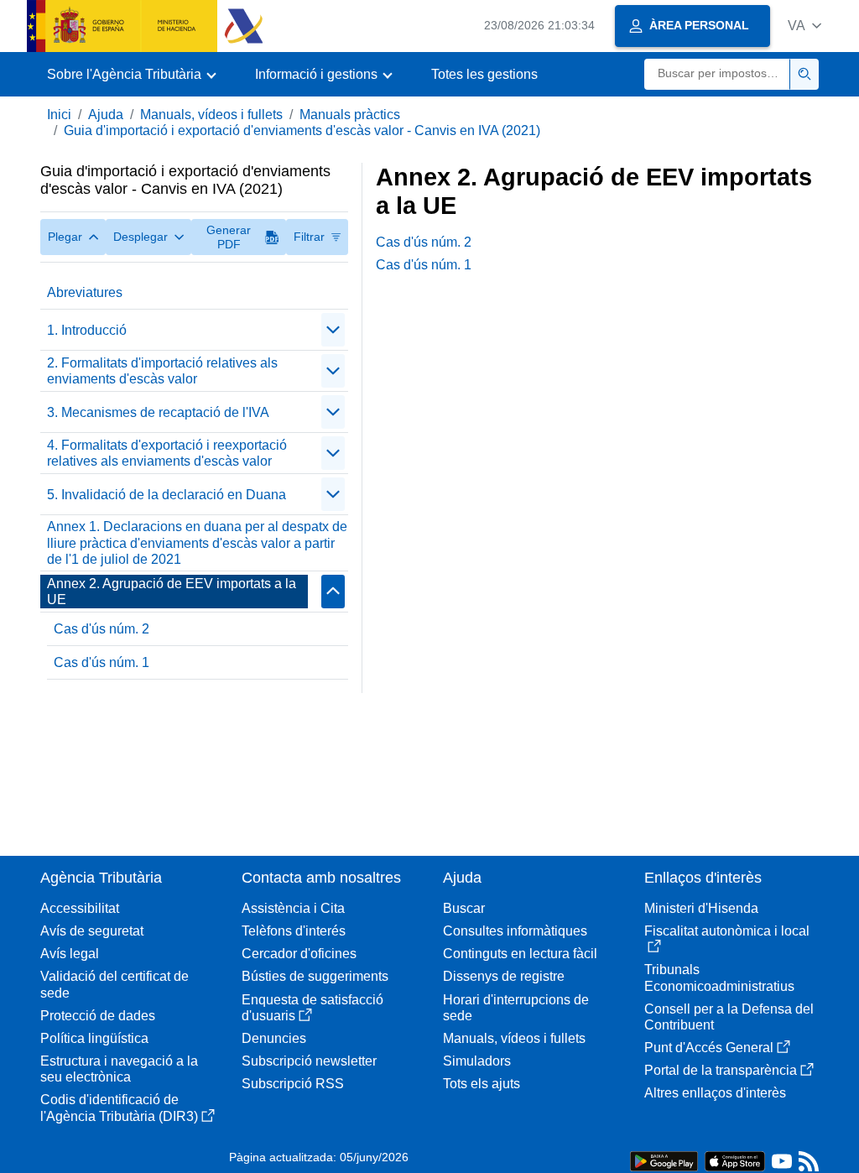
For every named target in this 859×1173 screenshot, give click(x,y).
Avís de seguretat (91, 931)
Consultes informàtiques (515, 931)
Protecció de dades (97, 1016)
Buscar (464, 908)
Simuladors (477, 1061)
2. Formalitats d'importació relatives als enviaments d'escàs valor (162, 371)
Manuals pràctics (349, 114)
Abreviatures (84, 292)
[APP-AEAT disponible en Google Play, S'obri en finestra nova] (664, 1160)
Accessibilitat (79, 908)
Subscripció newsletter (309, 1061)
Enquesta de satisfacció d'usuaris (312, 1008)
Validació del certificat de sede (114, 984)
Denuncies (274, 1038)
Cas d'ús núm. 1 (101, 662)
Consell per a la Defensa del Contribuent (729, 1017)
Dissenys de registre (504, 976)
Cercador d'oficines (299, 953)
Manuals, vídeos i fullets (211, 114)
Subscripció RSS (293, 1084)
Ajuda (105, 114)
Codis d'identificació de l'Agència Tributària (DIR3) (119, 1107)
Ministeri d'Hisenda (701, 908)
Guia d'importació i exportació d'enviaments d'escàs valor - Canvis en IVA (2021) (302, 130)
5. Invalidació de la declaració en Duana (166, 494)
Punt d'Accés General (708, 1047)
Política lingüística (94, 1038)
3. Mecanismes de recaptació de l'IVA (158, 412)
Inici (59, 114)
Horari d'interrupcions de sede (516, 1008)
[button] (804, 25)
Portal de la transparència (720, 1070)
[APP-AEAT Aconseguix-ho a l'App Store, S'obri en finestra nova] (735, 1160)
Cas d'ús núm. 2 (101, 629)
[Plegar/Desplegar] (333, 330)
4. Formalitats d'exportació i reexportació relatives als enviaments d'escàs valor (167, 453)
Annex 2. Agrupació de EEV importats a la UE (171, 591)
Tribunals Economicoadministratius (719, 977)
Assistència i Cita (293, 908)
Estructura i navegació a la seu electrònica (119, 1069)
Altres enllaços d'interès (715, 1093)
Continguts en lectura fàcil (520, 953)
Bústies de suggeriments (315, 976)
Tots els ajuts (481, 1084)
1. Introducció (87, 330)
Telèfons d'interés (294, 931)
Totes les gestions (484, 74)
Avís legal (69, 953)
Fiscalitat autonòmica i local (727, 931)
